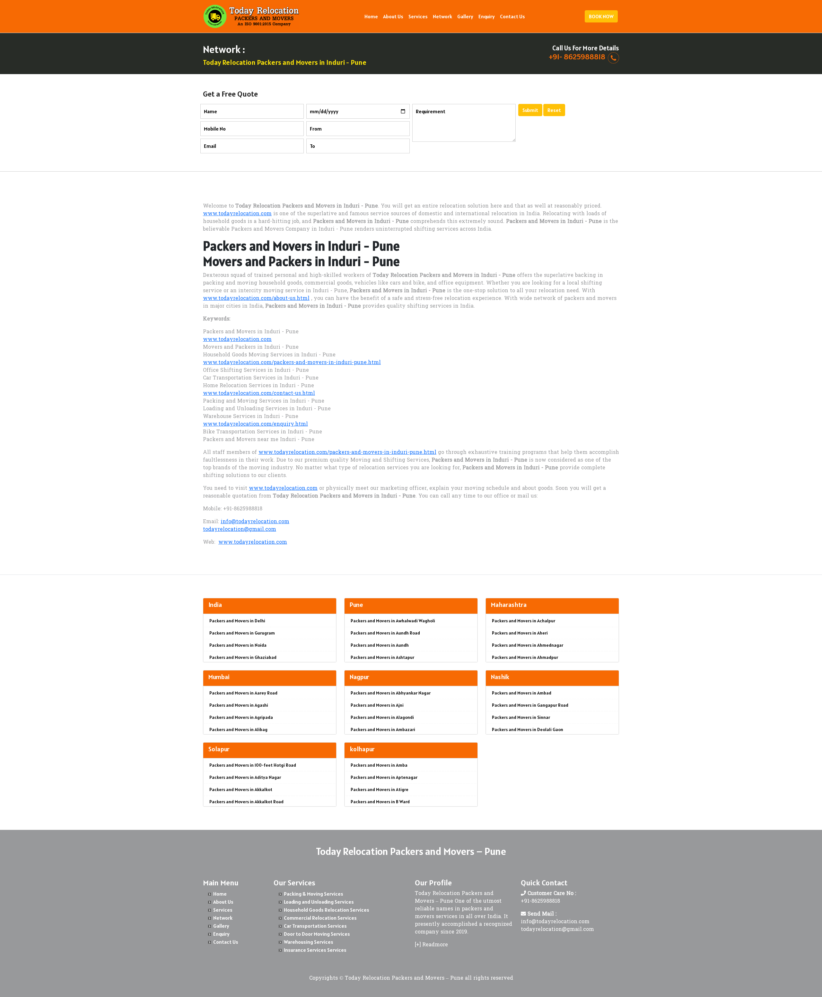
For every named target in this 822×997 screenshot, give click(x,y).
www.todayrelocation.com (237, 214)
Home (371, 16)
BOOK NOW (601, 16)
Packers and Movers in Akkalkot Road (246, 802)
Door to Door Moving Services (317, 934)
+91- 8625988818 (577, 56)
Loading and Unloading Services (319, 902)
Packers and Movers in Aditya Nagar (245, 777)
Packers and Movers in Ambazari (383, 729)
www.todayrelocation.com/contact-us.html (259, 393)
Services (418, 16)
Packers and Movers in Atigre (379, 789)
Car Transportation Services (315, 926)
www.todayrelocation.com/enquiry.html (255, 424)
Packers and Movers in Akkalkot (240, 789)
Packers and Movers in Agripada (241, 717)
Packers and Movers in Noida (238, 645)
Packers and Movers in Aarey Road (243, 693)
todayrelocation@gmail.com (239, 529)
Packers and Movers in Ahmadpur (525, 657)
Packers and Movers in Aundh (380, 645)
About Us (393, 16)
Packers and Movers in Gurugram (242, 633)
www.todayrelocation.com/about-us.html (256, 299)
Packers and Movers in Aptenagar (384, 777)
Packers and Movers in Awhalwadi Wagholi (393, 621)
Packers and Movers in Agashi (238, 705)
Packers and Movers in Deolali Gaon (527, 729)
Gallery (465, 16)
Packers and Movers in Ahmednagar (527, 645)
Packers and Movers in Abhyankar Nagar (391, 693)
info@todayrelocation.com (255, 522)
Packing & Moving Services (313, 893)
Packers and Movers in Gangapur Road (530, 705)
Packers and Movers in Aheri (520, 633)
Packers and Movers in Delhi (237, 621)
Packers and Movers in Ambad (521, 693)
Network (442, 16)
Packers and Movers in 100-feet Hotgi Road (252, 765)
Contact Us (512, 16)
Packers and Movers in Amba (379, 765)
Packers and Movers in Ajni (377, 705)
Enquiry (486, 16)
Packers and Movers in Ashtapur (382, 657)
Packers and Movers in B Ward (380, 802)
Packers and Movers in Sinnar (521, 717)
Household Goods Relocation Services (326, 910)
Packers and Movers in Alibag (238, 729)
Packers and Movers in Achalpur (523, 621)
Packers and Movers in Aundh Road (385, 633)
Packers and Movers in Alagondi (382, 717)
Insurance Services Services (315, 950)
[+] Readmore (431, 945)
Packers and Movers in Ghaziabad (242, 657)
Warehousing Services (308, 942)
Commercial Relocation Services (320, 918)
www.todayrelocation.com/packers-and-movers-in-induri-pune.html (292, 363)
